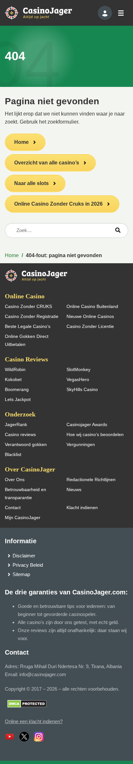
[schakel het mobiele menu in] (120, 13)
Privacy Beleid (28, 565)
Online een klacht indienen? (34, 721)
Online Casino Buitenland (92, 306)
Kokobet (13, 379)
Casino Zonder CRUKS (28, 306)
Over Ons (15, 479)
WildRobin (15, 369)
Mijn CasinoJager (22, 517)
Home (21, 142)
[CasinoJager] (45, 12)
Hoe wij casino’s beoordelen (95, 434)
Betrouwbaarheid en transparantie (25, 493)
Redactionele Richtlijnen (91, 479)
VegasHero (77, 379)
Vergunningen (80, 444)
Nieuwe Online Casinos (90, 316)
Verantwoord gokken (26, 444)
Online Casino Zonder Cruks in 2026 (58, 204)
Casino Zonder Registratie (31, 316)
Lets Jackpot (18, 399)
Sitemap (21, 574)
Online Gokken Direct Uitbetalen (26, 340)
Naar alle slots (31, 183)
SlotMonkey (78, 369)
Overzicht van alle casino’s (46, 162)
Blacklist (13, 454)
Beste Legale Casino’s (27, 326)
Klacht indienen (82, 507)
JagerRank (16, 424)
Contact (13, 507)
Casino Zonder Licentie (90, 326)
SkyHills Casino (82, 389)
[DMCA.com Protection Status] (26, 703)
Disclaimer (24, 555)
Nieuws (73, 489)
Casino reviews (20, 434)
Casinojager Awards (86, 424)
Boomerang (17, 389)
